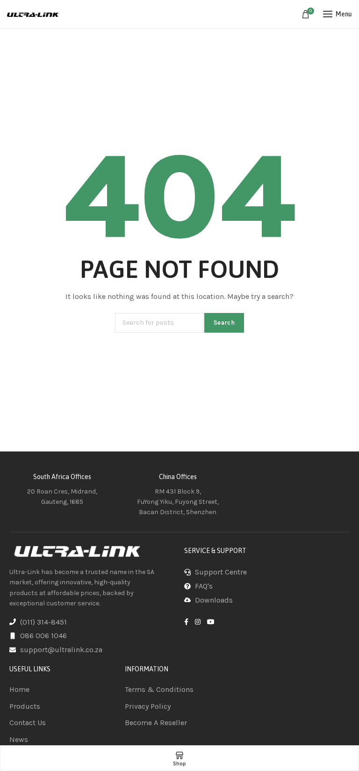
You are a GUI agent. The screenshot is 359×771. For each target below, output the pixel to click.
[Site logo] (32, 14)
